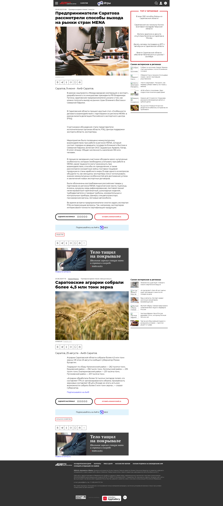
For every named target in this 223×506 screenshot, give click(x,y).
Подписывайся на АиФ (78, 392)
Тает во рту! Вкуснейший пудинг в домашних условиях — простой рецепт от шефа (153, 323)
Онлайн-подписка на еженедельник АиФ (148, 463)
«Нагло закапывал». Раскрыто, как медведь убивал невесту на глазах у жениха (154, 84)
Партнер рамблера (93, 497)
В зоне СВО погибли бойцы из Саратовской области (149, 17)
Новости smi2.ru (63, 272)
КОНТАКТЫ (97, 463)
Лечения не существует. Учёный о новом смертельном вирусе (153, 283)
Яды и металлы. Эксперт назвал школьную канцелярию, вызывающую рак (152, 300)
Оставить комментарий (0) (111, 217)
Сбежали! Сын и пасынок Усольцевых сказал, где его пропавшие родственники (154, 77)
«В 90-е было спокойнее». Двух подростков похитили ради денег (153, 91)
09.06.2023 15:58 (61, 9)
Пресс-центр (108, 463)
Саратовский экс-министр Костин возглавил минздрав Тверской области (149, 27)
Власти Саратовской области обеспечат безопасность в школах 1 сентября (149, 55)
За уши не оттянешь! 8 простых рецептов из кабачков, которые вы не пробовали (154, 107)
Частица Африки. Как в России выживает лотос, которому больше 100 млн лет (153, 315)
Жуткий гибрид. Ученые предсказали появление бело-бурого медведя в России (154, 307)
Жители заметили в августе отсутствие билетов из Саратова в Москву (149, 36)
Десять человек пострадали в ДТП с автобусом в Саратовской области (149, 45)
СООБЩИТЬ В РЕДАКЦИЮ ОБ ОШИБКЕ (86, 466)
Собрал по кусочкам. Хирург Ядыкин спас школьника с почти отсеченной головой (154, 69)
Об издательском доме (82, 463)
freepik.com (67, 341)
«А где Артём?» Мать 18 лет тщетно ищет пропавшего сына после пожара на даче (153, 292)
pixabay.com (59, 77)
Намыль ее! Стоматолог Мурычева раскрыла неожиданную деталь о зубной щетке (153, 100)
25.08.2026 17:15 (60, 279)
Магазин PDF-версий (122, 463)
